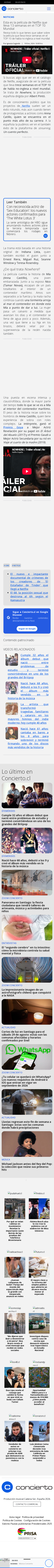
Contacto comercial (27, 1504)
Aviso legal (14, 1517)
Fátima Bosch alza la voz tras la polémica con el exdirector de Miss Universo (39, 1226)
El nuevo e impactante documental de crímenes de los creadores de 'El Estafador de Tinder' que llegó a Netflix (29, 581)
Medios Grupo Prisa (27, 1538)
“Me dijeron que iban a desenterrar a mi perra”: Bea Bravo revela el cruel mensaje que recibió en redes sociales (15, 1343)
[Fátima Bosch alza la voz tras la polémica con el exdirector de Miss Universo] (39, 1208)
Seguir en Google (27, 628)
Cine (7, 565)
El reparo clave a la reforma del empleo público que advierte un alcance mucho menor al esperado (39, 1287)
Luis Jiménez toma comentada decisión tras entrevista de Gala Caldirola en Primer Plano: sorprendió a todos (39, 1452)
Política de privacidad (33, 1517)
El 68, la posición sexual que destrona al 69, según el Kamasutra (29, 596)
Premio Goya (13, 427)
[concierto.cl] (12, 8)
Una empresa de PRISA (27, 1531)
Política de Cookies (12, 1520)
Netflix (16, 565)
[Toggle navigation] (48, 8)
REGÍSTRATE (20, 2)
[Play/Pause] (49, 1563)
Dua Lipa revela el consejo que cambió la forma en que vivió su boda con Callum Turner (15, 1396)
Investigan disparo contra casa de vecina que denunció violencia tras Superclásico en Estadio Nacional (39, 1343)
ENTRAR (7, 2)
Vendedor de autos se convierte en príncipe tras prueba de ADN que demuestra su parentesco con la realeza (15, 1452)
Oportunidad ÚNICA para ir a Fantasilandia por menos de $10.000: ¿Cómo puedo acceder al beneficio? (39, 1397)
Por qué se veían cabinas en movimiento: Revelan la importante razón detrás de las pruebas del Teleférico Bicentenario (15, 1230)
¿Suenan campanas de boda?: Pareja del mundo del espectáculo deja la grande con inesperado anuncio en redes (14, 1288)
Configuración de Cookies (37, 1520)
